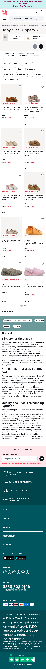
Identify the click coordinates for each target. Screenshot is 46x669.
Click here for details (34, 614)
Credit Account (9, 536)
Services (6, 518)
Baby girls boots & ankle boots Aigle (17, 321)
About (5, 510)
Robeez (7, 326)
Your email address (10, 454)
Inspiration (7, 527)
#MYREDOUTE (7, 545)
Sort (5, 64)
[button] (41, 12)
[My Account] (35, 12)
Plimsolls (17, 326)
